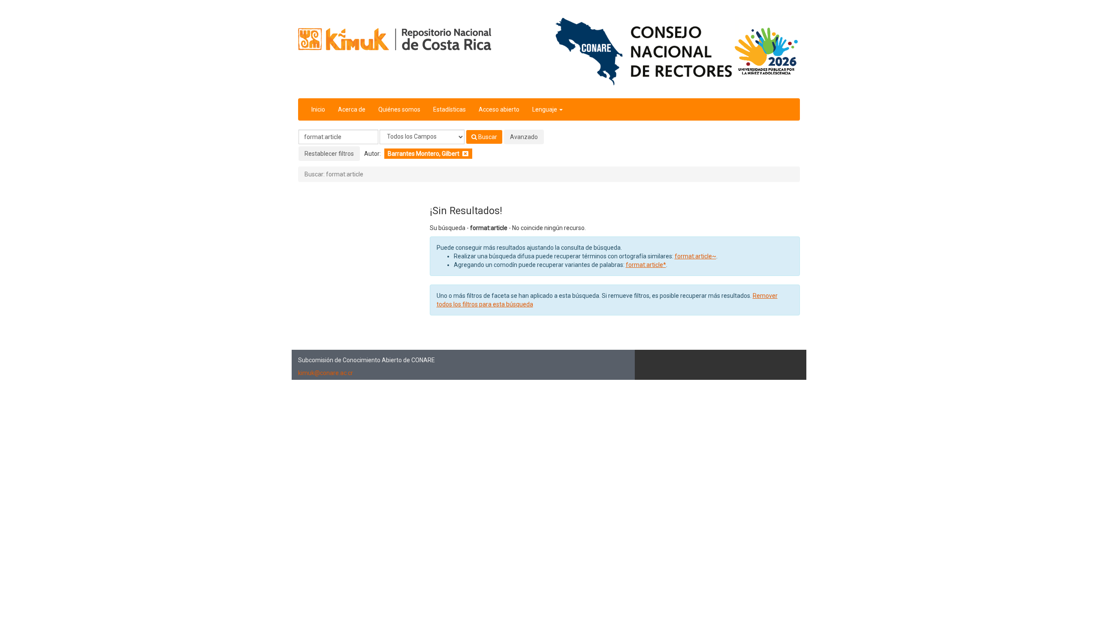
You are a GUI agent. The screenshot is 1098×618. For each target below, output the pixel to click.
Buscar (487, 136)
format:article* (646, 264)
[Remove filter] (465, 153)
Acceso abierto (499, 109)
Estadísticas (449, 109)
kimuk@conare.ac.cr (325, 373)
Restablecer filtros (329, 153)
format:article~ (695, 256)
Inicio (318, 109)
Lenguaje (545, 109)
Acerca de (351, 109)
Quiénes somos (399, 109)
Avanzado (524, 136)
